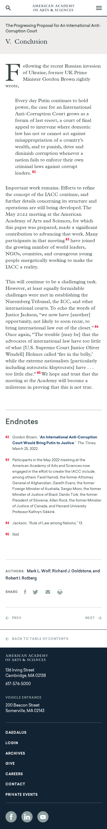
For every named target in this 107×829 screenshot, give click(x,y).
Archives (15, 753)
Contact (15, 784)
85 (39, 373)
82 (34, 172)
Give (10, 764)
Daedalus (16, 733)
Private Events (21, 795)
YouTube (43, 816)
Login (11, 743)
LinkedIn (27, 816)
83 (67, 239)
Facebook (11, 816)
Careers (14, 774)
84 (96, 327)
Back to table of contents (40, 639)
